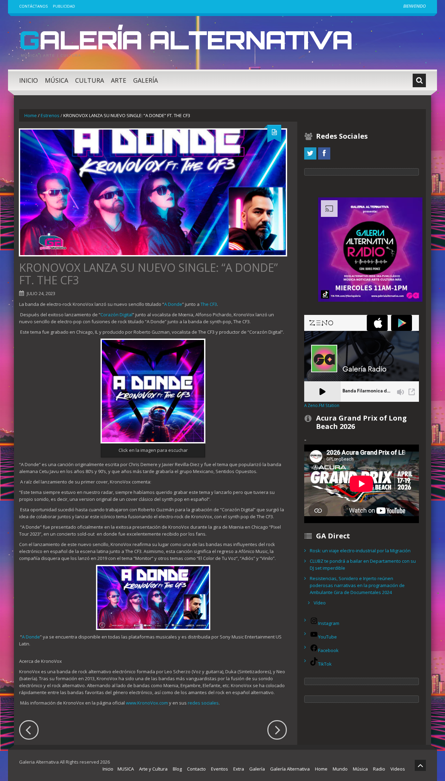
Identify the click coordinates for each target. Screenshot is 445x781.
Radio (379, 769)
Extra (238, 769)
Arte (118, 80)
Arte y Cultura (153, 769)
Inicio (28, 80)
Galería (145, 80)
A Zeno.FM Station (321, 405)
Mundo (340, 769)
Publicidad (64, 6)
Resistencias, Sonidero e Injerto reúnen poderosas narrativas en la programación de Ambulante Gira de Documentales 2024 (357, 585)
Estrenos (50, 115)
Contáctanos (33, 6)
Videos (397, 769)
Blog (177, 769)
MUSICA (126, 769)
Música (56, 80)
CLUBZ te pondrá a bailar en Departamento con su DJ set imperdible (363, 564)
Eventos (219, 769)
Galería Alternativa (185, 39)
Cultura (89, 80)
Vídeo (320, 603)
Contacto (196, 769)
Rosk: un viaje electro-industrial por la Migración (360, 550)
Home (30, 115)
